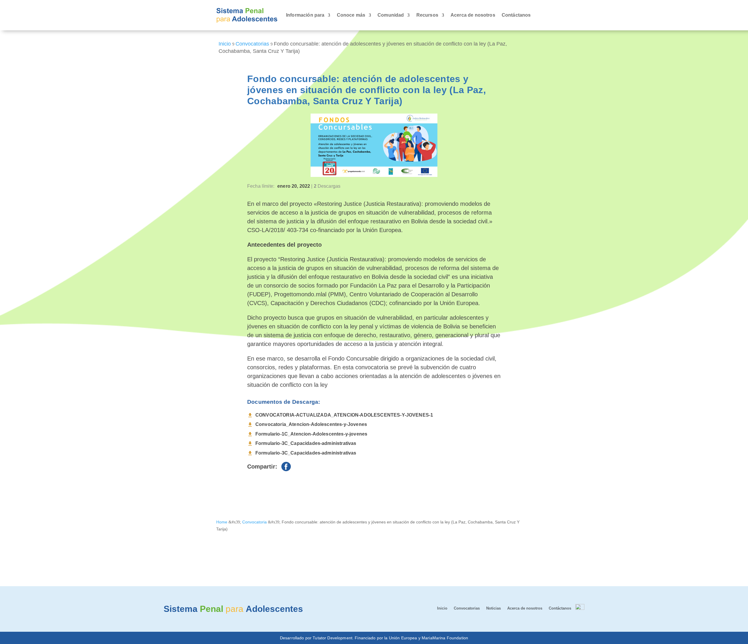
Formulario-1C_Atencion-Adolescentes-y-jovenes (311, 433)
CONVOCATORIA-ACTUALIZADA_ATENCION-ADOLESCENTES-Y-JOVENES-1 (344, 414)
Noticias (493, 608)
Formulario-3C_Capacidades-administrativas (305, 443)
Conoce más (351, 15)
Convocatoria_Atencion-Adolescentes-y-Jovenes (311, 424)
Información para (305, 15)
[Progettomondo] (579, 608)
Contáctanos (516, 15)
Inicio (442, 608)
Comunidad (391, 15)
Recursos (427, 15)
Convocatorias (467, 608)
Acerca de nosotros (473, 15)
